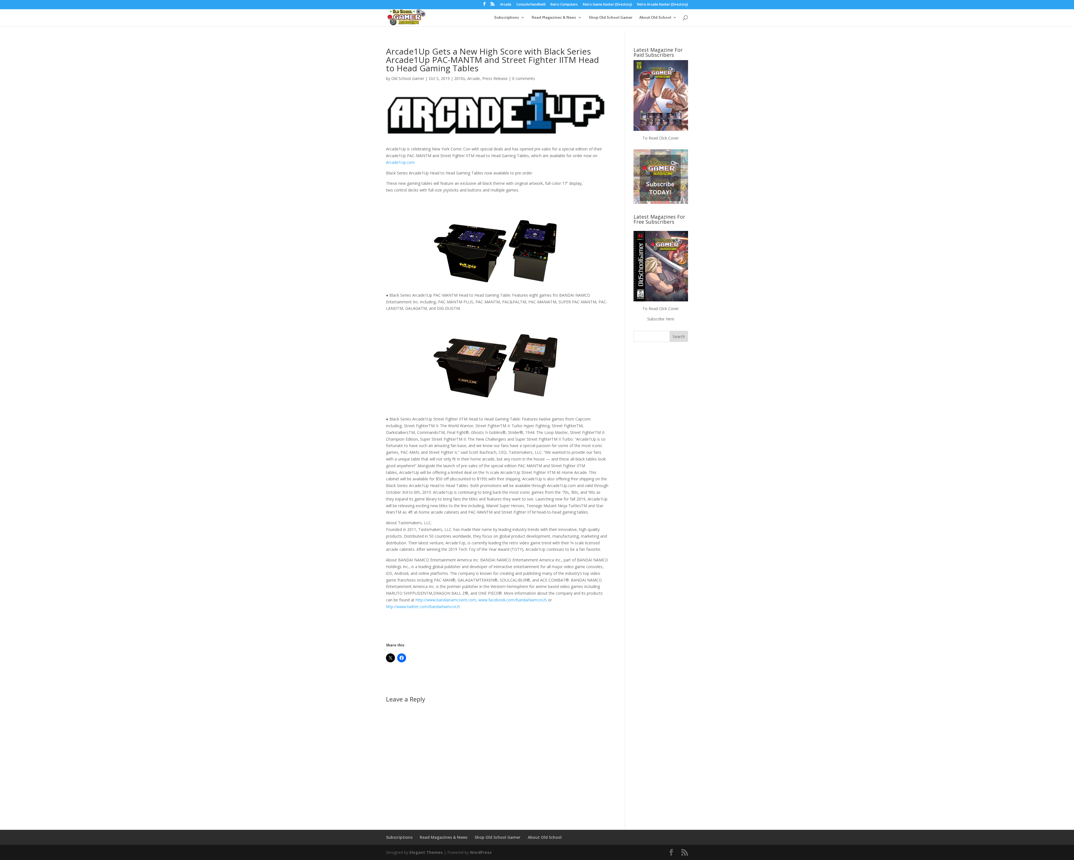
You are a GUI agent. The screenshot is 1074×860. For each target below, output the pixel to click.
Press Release (495, 78)
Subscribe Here (660, 319)
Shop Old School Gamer (610, 17)
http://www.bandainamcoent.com (446, 600)
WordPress (481, 852)
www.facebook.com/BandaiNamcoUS (512, 600)
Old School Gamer (407, 78)
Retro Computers (564, 5)
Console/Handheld (530, 5)
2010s (459, 78)
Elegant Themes (426, 852)
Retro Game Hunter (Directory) (607, 5)
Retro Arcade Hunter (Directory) (662, 5)
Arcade (505, 5)
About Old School (655, 17)
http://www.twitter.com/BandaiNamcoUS (423, 606)
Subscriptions (506, 17)
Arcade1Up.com (400, 162)
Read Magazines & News (554, 17)
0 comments (523, 78)
